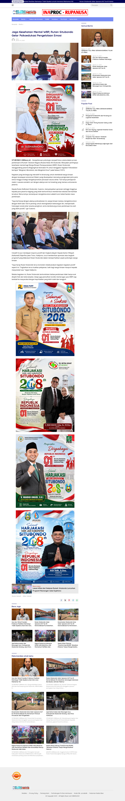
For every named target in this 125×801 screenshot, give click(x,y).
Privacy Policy (33, 793)
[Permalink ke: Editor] (13, 40)
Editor (17, 39)
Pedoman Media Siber (96, 793)
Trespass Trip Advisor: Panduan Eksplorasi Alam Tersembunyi (96, 137)
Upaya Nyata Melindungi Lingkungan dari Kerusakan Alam (99, 144)
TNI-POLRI (63, 19)
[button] (111, 5)
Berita (23, 19)
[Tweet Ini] (65, 600)
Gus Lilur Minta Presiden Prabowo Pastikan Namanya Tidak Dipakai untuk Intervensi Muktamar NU (22, 624)
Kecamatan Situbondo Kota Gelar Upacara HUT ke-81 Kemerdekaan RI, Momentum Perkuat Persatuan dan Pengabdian (67, 624)
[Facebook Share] (61, 600)
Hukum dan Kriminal (35, 19)
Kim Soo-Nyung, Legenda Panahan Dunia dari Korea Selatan (99, 130)
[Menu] (13, 5)
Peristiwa (55, 19)
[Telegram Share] (73, 600)
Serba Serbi (73, 19)
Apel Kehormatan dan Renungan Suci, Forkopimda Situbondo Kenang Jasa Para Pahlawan (21, 645)
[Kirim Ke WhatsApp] (76, 600)
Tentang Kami (44, 793)
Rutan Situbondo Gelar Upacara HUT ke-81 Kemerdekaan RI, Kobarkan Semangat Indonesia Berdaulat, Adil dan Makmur (72, 1)
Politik (47, 19)
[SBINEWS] (24, 12)
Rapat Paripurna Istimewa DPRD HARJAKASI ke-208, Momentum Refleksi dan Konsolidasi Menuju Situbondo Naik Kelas (44, 645)
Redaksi (24, 793)
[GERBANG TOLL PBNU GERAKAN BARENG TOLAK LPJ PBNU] (97, 38)
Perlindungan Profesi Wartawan (61, 793)
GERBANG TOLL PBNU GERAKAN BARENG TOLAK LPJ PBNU (96, 51)
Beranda (16, 19)
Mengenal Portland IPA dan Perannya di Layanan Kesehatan (98, 116)
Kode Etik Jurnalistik (80, 793)
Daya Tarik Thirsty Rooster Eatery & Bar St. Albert (99, 123)
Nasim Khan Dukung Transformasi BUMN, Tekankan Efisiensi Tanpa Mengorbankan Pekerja (68, 645)
